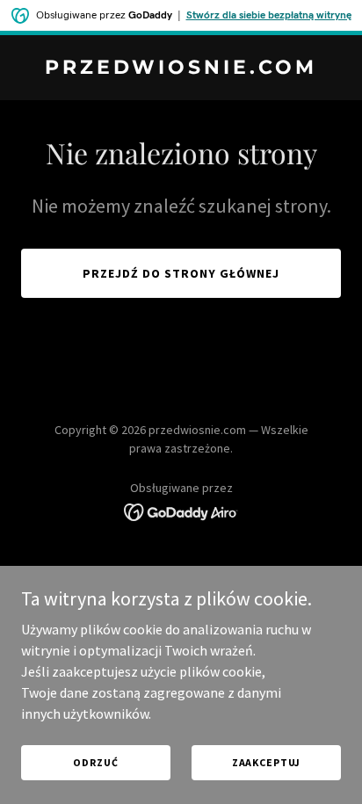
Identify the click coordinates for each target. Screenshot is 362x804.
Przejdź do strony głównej (181, 273)
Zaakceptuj (266, 762)
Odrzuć (95, 762)
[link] (181, 68)
